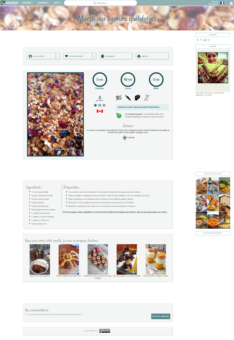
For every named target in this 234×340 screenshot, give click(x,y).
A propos (213, 46)
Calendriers (42, 3)
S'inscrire (215, 2)
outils (57, 3)
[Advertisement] (97, 35)
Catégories (26, 3)
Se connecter (213, 4)
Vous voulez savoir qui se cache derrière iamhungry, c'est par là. (210, 94)
